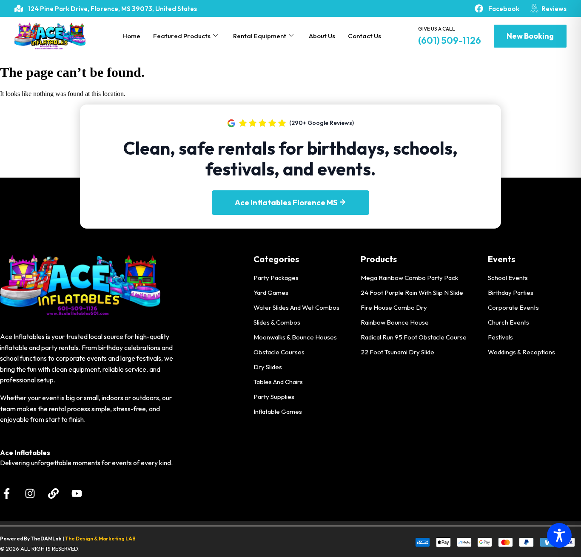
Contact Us (364, 36)
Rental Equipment (259, 36)
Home (131, 36)
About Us (322, 36)
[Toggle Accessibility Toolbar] (559, 535)
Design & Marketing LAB (106, 538)
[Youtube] (76, 493)
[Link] (53, 493)
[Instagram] (29, 493)
